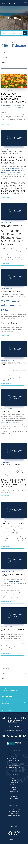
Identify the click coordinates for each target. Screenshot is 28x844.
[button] (25, 33)
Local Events (18, 3)
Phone (11, 3)
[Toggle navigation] (25, 3)
